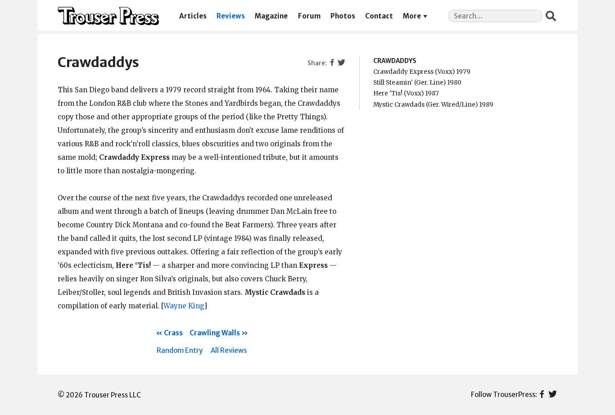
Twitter (552, 394)
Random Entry (180, 350)
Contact (379, 16)
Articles (193, 16)
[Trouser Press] (108, 16)
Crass (173, 333)
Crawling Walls (215, 333)
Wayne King (183, 306)
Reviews (231, 16)
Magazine (271, 16)
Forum (309, 16)
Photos (342, 16)
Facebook (542, 394)
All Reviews (229, 350)
